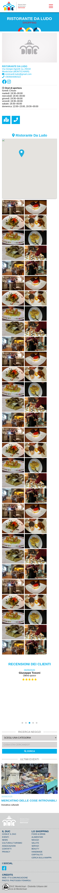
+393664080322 (13, 77)
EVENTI (5, 837)
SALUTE (35, 843)
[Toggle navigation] (51, 6)
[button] (21, 153)
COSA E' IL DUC (9, 834)
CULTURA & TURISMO (12, 843)
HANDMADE (37, 852)
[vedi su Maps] (6, 120)
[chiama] (16, 120)
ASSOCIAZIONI (9, 846)
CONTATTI (7, 849)
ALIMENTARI (37, 837)
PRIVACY (6, 852)
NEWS (5, 840)
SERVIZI (35, 846)
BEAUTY (35, 849)
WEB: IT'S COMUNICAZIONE (15, 878)
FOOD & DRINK (38, 834)
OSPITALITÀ (37, 855)
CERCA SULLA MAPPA (41, 858)
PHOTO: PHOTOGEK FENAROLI (16, 880)
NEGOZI (35, 840)
